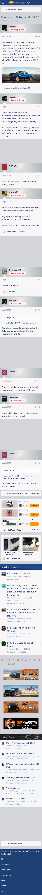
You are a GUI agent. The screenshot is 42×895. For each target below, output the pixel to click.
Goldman (11, 649)
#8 (39, 407)
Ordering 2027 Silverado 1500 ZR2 (21, 777)
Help (3, 880)
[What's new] (34, 3)
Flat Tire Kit (23, 502)
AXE (23, 505)
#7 (39, 381)
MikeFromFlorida (13, 598)
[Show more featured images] (38, 544)
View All (36, 530)
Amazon (35, 505)
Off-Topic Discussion (21, 634)
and (18, 88)
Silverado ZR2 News (23, 619)
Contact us (5, 864)
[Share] (36, 36)
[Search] (39, 3)
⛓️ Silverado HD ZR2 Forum (16, 772)
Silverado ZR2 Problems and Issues (19, 793)
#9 (39, 463)
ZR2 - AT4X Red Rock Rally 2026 (20, 743)
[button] (20, 859)
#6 (39, 310)
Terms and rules (7, 870)
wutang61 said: (9, 317)
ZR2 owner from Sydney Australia (21, 753)
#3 (39, 175)
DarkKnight (11, 576)
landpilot (6, 21)
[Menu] (3, 2)
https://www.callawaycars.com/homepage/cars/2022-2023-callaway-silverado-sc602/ (20, 133)
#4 (39, 201)
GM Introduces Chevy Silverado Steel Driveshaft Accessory (10, 553)
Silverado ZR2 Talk (24, 576)
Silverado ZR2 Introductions (17, 759)
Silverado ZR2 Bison (13, 804)
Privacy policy (6, 875)
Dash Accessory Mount (27, 520)
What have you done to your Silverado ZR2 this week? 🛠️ (29, 553)
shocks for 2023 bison (16, 798)
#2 (39, 106)
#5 (39, 279)
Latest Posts (8, 737)
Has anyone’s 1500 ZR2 (18, 573)
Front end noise (13, 788)
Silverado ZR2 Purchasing (16, 783)
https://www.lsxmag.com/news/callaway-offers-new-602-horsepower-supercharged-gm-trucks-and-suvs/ (21, 118)
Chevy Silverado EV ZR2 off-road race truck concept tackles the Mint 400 (23, 612)
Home (3, 886)
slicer (9, 634)
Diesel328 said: (9, 470)
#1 (39, 36)
